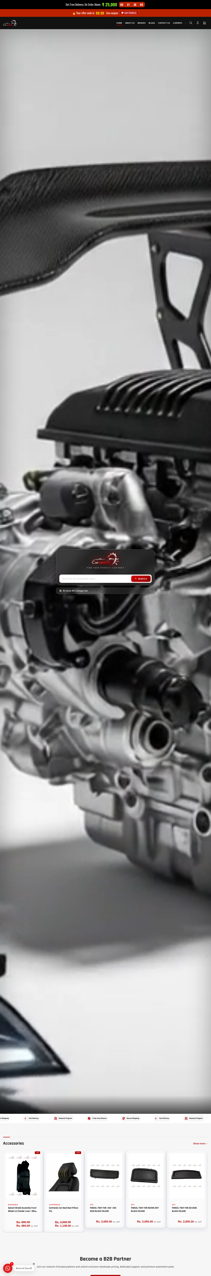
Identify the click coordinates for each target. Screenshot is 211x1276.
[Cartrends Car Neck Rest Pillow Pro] (63, 1175)
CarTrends (54, 1205)
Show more (199, 1143)
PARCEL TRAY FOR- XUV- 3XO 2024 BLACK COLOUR (103, 1209)
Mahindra (13, 1205)
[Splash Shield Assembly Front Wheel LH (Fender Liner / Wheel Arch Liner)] (23, 1175)
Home (119, 23)
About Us (130, 23)
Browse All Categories (75, 591)
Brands (142, 23)
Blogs (152, 23)
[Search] (191, 23)
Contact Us (164, 23)
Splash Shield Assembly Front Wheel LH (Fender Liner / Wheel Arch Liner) (23, 1211)
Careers (177, 23)
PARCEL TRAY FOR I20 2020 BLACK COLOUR (184, 1209)
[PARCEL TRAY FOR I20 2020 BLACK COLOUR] (186, 1175)
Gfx (91, 1205)
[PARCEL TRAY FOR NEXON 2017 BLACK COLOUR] (146, 1175)
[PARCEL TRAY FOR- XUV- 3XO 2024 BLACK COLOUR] (104, 1175)
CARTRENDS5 (130, 13)
